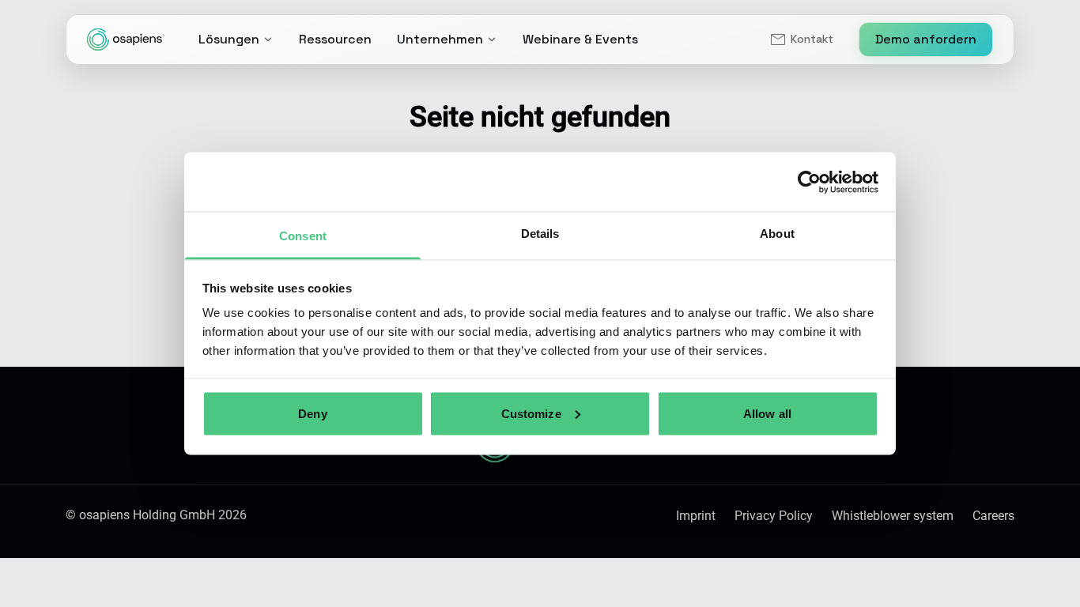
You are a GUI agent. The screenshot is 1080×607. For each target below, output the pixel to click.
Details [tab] (540, 233)
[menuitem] (800, 39)
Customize (531, 413)
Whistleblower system (892, 515)
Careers (993, 515)
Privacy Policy (773, 515)
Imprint (696, 515)
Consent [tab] (303, 236)
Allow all (767, 413)
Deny (312, 413)
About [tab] (777, 233)
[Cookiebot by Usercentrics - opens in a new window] (809, 182)
